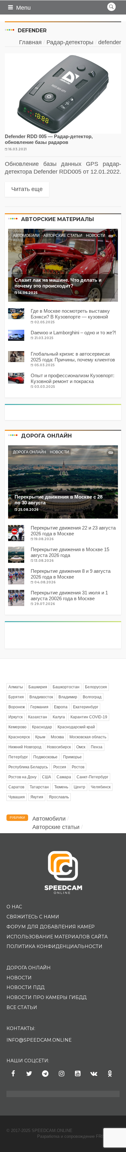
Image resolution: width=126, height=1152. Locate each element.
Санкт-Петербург (92, 777)
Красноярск (19, 737)
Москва (57, 737)
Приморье (72, 757)
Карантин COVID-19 (88, 717)
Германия (39, 707)
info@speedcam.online (39, 1040)
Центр (79, 787)
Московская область (87, 737)
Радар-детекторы (70, 42)
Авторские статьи (62, 235)
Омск (80, 747)
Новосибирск (59, 747)
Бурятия (16, 697)
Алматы (15, 687)
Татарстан (39, 787)
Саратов (16, 787)
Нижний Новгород (24, 747)
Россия (59, 767)
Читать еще (27, 189)
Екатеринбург (85, 707)
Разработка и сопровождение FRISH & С (78, 1136)
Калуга (59, 717)
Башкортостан (66, 687)
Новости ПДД (25, 987)
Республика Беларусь (28, 767)
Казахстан (37, 717)
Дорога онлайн (29, 452)
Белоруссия (96, 687)
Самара (64, 777)
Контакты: (20, 1028)
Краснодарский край (76, 727)
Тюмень (61, 787)
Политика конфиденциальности (54, 946)
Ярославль (59, 797)
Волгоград (92, 697)
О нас (14, 907)
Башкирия (37, 687)
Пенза (96, 747)
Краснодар (42, 727)
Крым (40, 737)
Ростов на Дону (22, 777)
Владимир (67, 697)
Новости (95, 235)
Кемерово (17, 727)
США (46, 777)
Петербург (18, 757)
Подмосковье (45, 757)
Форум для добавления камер (50, 927)
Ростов (78, 767)
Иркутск (15, 717)
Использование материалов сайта (57, 937)
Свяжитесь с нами (32, 917)
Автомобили (26, 235)
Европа (61, 707)
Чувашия (16, 797)
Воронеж (16, 707)
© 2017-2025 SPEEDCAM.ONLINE (39, 1130)
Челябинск (100, 787)
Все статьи (21, 1007)
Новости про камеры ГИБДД (46, 997)
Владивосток (41, 697)
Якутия (36, 797)
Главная (30, 42)
